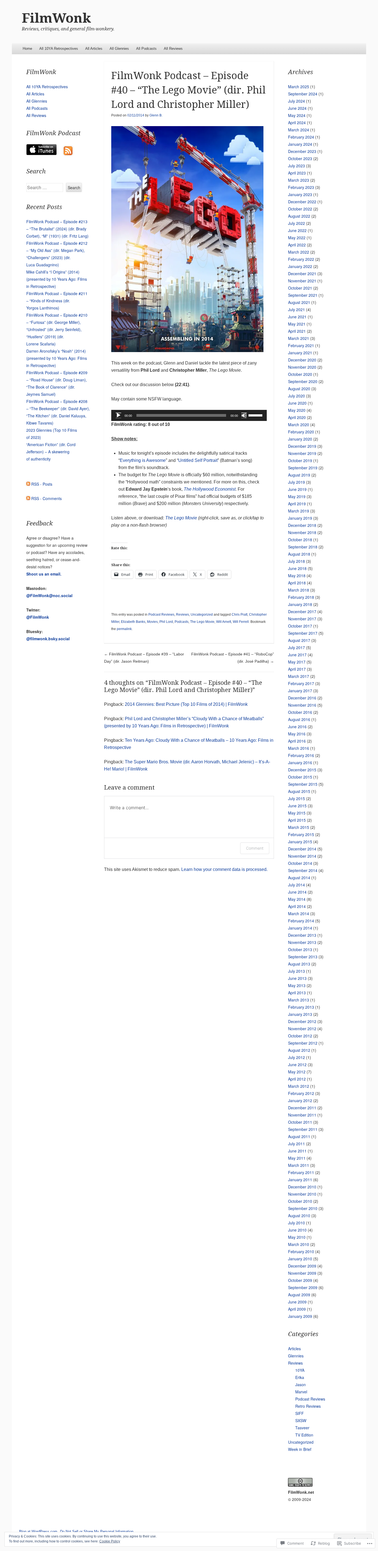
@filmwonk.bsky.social (48, 638)
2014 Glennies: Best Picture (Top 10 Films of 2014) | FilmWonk (186, 704)
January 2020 (300, 439)
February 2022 (301, 259)
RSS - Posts (41, 484)
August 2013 (299, 964)
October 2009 (300, 1280)
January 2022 (300, 266)
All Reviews (173, 48)
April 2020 (297, 417)
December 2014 (302, 849)
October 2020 (300, 374)
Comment (254, 848)
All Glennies (119, 48)
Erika (299, 1377)
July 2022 (296, 223)
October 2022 (300, 209)
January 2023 (300, 194)
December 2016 (302, 698)
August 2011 (299, 1136)
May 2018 (296, 575)
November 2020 (302, 367)
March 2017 (298, 676)
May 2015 (296, 813)
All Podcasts (146, 48)
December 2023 (302, 151)
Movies (152, 622)
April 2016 (297, 741)
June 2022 (297, 230)
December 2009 (302, 1266)
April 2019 (297, 503)
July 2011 (296, 1143)
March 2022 (298, 252)
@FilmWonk (37, 617)
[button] (187, 239)
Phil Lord (166, 622)
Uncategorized (202, 614)
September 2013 (302, 956)
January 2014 (300, 928)
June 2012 (297, 1064)
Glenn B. (155, 115)
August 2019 (299, 475)
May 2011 (296, 1158)
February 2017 (301, 683)
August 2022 (299, 216)
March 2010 (298, 1244)
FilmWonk (56, 18)
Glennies (296, 1356)
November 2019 (302, 453)
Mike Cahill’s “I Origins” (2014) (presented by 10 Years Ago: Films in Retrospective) (56, 279)
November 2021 (302, 280)
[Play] (118, 415)
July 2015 (296, 798)
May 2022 (296, 237)
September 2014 (302, 870)
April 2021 (297, 331)
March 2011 (298, 1165)
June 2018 (297, 568)
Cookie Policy (109, 1541)
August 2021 (299, 302)
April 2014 (297, 906)
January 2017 (300, 690)
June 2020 (297, 403)
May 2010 (296, 1237)
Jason (300, 1384)
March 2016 (298, 748)
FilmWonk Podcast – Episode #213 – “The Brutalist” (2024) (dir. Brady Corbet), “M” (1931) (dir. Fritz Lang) (57, 229)
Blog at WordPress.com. (38, 1531)
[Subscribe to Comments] (28, 498)
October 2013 (300, 949)
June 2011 (297, 1151)
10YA (299, 1370)
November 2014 (302, 856)
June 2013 (297, 978)
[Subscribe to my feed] (68, 153)
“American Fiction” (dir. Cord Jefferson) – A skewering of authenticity (51, 452)
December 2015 (302, 769)
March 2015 (298, 827)
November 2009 (302, 1273)
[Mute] (244, 415)
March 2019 (298, 511)
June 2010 (297, 1230)
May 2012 (296, 1071)
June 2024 (297, 108)
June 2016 (297, 726)
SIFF (299, 1413)
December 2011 (302, 1107)
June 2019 (297, 489)
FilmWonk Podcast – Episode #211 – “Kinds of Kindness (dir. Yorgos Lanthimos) (56, 301)
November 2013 (302, 942)
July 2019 (296, 482)
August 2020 (299, 388)
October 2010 (300, 1201)
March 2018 (298, 590)
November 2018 (302, 532)
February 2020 (301, 431)
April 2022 (297, 245)
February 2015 (301, 834)
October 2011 (300, 1122)
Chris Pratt (239, 614)
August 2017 (299, 640)
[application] (189, 415)
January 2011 (300, 1179)
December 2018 (302, 525)
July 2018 (296, 561)
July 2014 (296, 885)
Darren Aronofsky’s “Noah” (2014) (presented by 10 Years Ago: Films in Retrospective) (56, 358)
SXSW (300, 1420)
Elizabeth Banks (133, 622)
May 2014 (296, 899)
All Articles (93, 48)
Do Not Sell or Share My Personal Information (96, 1531)
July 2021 (296, 309)
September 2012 (302, 1043)
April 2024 (297, 122)
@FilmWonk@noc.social (49, 595)
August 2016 (299, 719)
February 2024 (301, 137)
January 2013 (300, 1014)
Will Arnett (223, 622)
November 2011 (302, 1115)
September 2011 (302, 1129)
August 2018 (299, 554)
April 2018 (297, 582)
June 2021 (297, 316)
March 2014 (298, 913)
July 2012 (296, 1057)
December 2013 (302, 935)
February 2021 (301, 345)
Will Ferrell (241, 622)
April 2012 (297, 1079)
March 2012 (298, 1086)
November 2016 (302, 705)
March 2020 (298, 424)
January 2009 (300, 1316)
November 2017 (302, 618)
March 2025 (298, 86)
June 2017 (297, 654)
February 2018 (301, 597)
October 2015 (300, 777)
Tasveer (302, 1427)
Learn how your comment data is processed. (224, 869)
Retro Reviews (308, 1406)
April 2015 (297, 820)
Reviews (182, 614)
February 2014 (301, 920)
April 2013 (297, 992)
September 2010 (302, 1208)
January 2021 (300, 352)
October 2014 (300, 863)
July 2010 (296, 1222)
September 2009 (302, 1287)
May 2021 (296, 324)
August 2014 (299, 877)
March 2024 (298, 129)
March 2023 (298, 180)
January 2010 (300, 1258)
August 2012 (299, 1050)
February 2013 (301, 1007)
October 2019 (300, 460)
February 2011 (301, 1172)
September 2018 (302, 547)
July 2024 (296, 101)
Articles (294, 1348)
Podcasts (181, 622)
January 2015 (300, 841)
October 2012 (300, 1036)
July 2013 (296, 971)
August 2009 (299, 1294)
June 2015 (297, 805)
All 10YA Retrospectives (58, 48)
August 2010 (299, 1215)
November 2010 (302, 1194)
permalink (124, 629)
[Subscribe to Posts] (28, 484)
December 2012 (302, 1021)
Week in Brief (299, 1449)
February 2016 (301, 755)
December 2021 (302, 273)
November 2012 (302, 1028)
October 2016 (300, 712)
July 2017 (296, 647)
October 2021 (300, 288)
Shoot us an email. (43, 574)
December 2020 (302, 360)
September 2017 (302, 633)
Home (27, 48)
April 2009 (297, 1309)
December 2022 (302, 201)
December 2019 (302, 446)
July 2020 (296, 396)
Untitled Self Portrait (198, 460)
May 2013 (296, 985)
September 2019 (302, 467)
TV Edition (304, 1435)
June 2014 (297, 892)
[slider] (256, 415)
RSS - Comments (46, 498)
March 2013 (298, 1000)
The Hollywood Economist (209, 489)
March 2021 (298, 338)
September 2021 (302, 295)
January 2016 (300, 762)
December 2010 (302, 1187)
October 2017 (300, 626)
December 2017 (302, 611)
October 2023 (300, 158)
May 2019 (296, 496)
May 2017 (296, 662)
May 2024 (296, 115)
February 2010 (301, 1251)
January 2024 (300, 144)
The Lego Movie (181, 518)
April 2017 (297, 669)
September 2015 (302, 784)
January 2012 (300, 1100)
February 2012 (301, 1093)
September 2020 (302, 381)
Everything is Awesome (143, 460)
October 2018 (300, 539)
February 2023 (301, 187)
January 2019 (300, 518)
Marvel (301, 1391)
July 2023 (296, 165)
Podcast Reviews (161, 614)
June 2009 (297, 1302)
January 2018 (300, 604)
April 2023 (297, 173)
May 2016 (296, 734)
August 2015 (299, 791)
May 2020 (296, 410)
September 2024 (302, 94)
